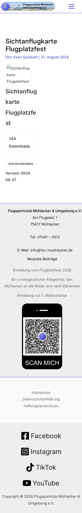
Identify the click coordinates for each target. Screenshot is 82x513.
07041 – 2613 (48, 237)
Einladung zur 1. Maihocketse (42, 295)
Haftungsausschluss (41, 406)
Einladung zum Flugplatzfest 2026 (42, 270)
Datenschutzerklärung (41, 399)
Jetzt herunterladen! (20, 163)
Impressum (41, 392)
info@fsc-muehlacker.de (51, 250)
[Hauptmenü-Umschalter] (71, 6)
